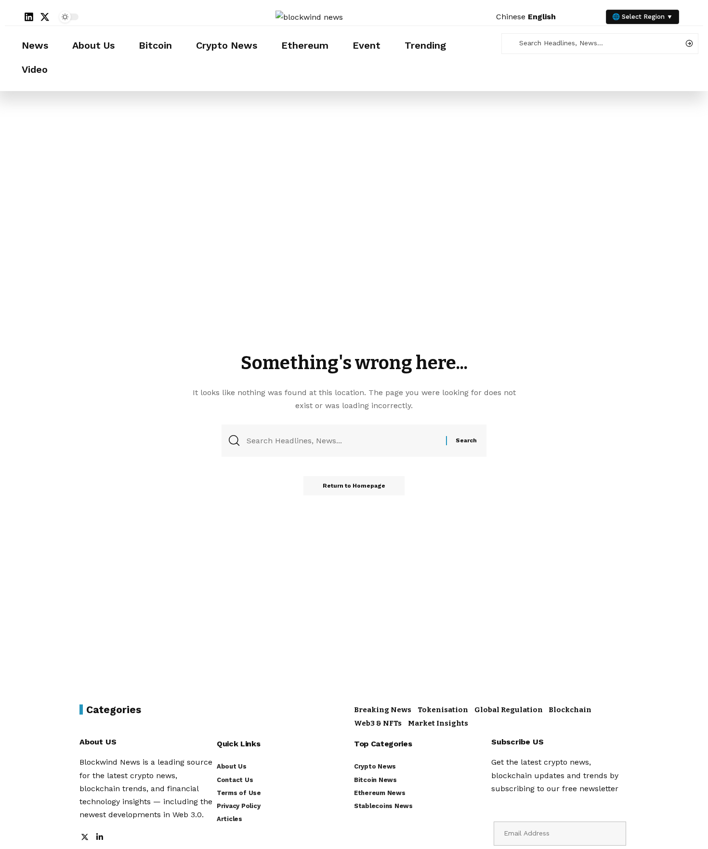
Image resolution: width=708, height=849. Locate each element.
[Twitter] (84, 838)
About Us (93, 45)
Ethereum (304, 45)
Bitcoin (155, 45)
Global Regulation (508, 709)
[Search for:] (342, 440)
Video (35, 69)
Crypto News (226, 45)
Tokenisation (443, 709)
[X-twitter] (45, 17)
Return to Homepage (354, 485)
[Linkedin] (29, 17)
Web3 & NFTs (378, 723)
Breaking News (382, 709)
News (35, 45)
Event (366, 45)
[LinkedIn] (100, 838)
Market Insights (438, 723)
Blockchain (570, 709)
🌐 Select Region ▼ (642, 16)
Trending (425, 45)
